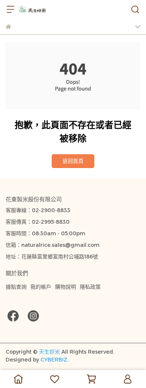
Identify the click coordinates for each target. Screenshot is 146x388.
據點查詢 (16, 286)
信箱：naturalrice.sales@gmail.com (53, 245)
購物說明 (65, 286)
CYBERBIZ (53, 359)
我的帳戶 (40, 286)
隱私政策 (90, 286)
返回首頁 (73, 161)
